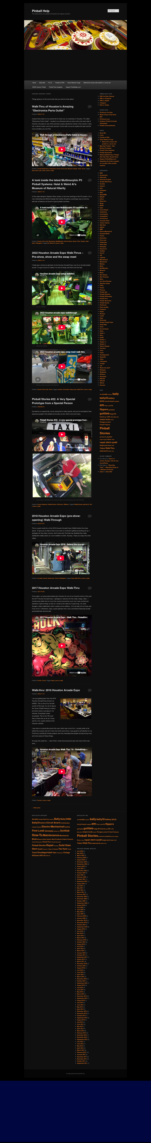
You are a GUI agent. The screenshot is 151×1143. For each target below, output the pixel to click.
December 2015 (82, 979)
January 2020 (81, 918)
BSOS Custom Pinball (39, 87)
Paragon (103, 422)
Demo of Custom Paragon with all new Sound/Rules (109, 461)
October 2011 (81, 1061)
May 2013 (80, 1026)
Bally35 (102, 197)
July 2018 (80, 946)
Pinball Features (105, 294)
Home (34, 83)
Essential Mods (105, 234)
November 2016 (82, 964)
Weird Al (52, 243)
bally (116, 394)
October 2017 (81, 955)
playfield (109, 437)
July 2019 (80, 931)
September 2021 (82, 881)
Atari (101, 188)
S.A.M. (102, 316)
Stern (101, 335)
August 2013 (81, 1020)
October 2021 (81, 879)
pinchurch (86, 504)
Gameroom (51, 578)
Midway (102, 264)
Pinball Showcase (105, 301)
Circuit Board (104, 210)
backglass (103, 190)
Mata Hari (116, 417)
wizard (109, 451)
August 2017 (81, 959)
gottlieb (105, 413)
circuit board (109, 401)
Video (101, 359)
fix (112, 405)
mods (107, 419)
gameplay (112, 410)
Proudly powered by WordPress (75, 1073)
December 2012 (82, 1035)
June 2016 (80, 972)
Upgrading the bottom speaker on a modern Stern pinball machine (109, 163)
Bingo (102, 203)
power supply (103, 439)
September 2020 (82, 903)
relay (113, 439)
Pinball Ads (103, 292)
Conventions (104, 218)
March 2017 (80, 961)
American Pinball (105, 179)
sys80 (114, 442)
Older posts (36, 808)
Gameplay (103, 247)
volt (101, 366)
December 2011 (82, 1057)
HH (115, 414)
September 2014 (82, 998)
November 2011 (82, 1059)
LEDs (111, 417)
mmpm (102, 419)
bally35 (104, 398)
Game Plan (103, 244)
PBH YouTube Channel (107, 96)
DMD (101, 229)
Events (58, 169)
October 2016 (81, 966)
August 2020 (81, 905)
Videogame (39, 243)
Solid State (103, 324)
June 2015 (80, 990)
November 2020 (82, 899)
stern (108, 442)
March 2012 (80, 1050)
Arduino (110, 394)
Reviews (102, 314)
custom (116, 401)
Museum (70, 169)
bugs (101, 208)
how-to (102, 417)
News (74, 241)
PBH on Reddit (104, 101)
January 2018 (81, 953)
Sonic (101, 327)
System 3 (103, 344)
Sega (101, 318)
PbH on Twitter (104, 105)
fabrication (103, 238)
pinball (108, 422)
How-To (102, 253)
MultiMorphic (59, 241)
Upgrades (103, 357)
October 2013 (81, 1015)
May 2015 (80, 992)
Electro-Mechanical (106, 231)
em (102, 405)
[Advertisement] (75, 65)
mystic (112, 419)
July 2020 (80, 907)
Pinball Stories (52, 504)
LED (108, 417)
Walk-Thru (80, 389)
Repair (75, 169)
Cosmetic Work (104, 221)
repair (102, 442)
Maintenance (104, 260)
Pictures (102, 290)
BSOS (102, 205)
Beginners (103, 201)
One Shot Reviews (105, 281)
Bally (101, 192)
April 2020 (80, 914)
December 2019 (82, 920)
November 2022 (82, 871)
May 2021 (80, 888)
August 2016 (81, 968)
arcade (60, 389)
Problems (103, 309)
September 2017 (82, 957)
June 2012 (80, 1044)
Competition (104, 216)
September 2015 (82, 983)
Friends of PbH (59, 83)
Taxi (91, 504)
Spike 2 (102, 333)
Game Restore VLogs (73, 83)
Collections (52, 169)
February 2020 (81, 916)
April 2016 (80, 974)
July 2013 (80, 1022)
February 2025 (81, 858)
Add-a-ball (103, 177)
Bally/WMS (103, 195)
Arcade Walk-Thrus (43, 169)
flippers (104, 409)
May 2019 (80, 933)
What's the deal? (105, 368)
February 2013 (81, 1033)
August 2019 (81, 929)
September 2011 (82, 1063)
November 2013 (82, 1013)
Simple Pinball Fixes (106, 322)
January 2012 (81, 1054)
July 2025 (80, 851)
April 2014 (80, 1009)
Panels (102, 288)
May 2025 (80, 853)
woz (113, 451)
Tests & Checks (104, 346)
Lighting (102, 257)
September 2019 (82, 927)
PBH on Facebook (105, 98)
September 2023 (82, 864)
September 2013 (82, 1018)
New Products (68, 241)
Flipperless (103, 242)
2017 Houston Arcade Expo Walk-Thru (56, 588)
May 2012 (80, 1046)
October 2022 (81, 873)
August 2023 (81, 866)
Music (102, 273)
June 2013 (80, 1024)
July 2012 (80, 1041)
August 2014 (81, 1000)
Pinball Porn (104, 298)
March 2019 (80, 938)
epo (40, 170)
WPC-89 (102, 379)
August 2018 (81, 944)
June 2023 (80, 868)
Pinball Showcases (106, 152)
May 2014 (80, 1007)
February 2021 (81, 894)
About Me (42, 83)
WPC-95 (102, 381)
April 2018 (80, 948)
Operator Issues (105, 283)
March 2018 (80, 951)
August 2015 (81, 985)
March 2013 (80, 1031)
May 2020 (80, 912)
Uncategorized (104, 355)
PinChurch (60, 504)
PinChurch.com (105, 119)
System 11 (103, 342)
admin (102, 472)
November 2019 (82, 922)
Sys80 (102, 337)
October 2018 (81, 942)
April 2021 (80, 890)
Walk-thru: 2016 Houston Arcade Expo (56, 690)
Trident (102, 448)
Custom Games (105, 223)
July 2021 (80, 886)
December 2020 (82, 896)
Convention (65, 389)
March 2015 (80, 994)
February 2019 (81, 940)
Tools (79, 169)
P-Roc (78, 241)
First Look (64, 169)
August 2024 (81, 860)
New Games (103, 275)
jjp (105, 417)
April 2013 (80, 1028)
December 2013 (82, 1011)
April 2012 (80, 1048)
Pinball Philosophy (106, 296)
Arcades (40, 578)
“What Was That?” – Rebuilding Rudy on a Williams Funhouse (109, 467)
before (102, 199)
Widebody (103, 372)
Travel (83, 169)
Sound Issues (104, 329)
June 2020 (80, 909)
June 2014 (80, 1005)
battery (111, 398)
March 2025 (80, 855)
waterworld (104, 451)
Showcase (103, 320)
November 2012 (82, 1037)
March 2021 (80, 892)
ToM (113, 445)
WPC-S (102, 383)
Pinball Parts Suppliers (56, 87)
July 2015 (80, 987)
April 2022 (80, 875)
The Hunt (102, 348)
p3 (48, 243)
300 (101, 394)
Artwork (102, 186)
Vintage (102, 363)
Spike (101, 331)
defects (102, 227)
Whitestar (103, 370)
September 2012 (82, 1039)
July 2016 (80, 970)
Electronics (35, 170)
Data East (103, 225)
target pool (104, 445)
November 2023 (82, 862)
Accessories (103, 175)
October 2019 (81, 925)
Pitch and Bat (104, 307)
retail (43, 170)
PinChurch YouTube (106, 112)
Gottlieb (102, 251)
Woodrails (103, 376)
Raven (109, 439)
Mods (101, 266)
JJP (101, 255)
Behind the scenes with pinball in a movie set (97, 83)
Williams (66, 504)
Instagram (103, 103)
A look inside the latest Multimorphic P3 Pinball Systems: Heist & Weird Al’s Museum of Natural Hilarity (57, 184)
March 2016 (80, 977)
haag (71, 389)
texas (75, 389)
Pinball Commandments (107, 125)
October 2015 (81, 981)
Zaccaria (102, 385)
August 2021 (81, 884)
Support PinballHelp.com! (73, 87)
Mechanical (52, 241)
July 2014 (80, 1002)
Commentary (104, 214)
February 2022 (81, 877)
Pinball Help (40, 11)
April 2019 (80, 935)
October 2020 (81, 901)
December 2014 (82, 996)
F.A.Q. (50, 83)
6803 (101, 173)
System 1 (103, 340)
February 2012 (81, 1052)
